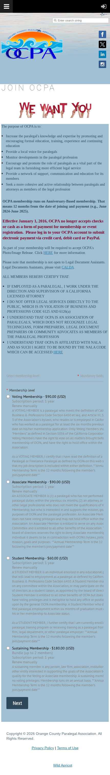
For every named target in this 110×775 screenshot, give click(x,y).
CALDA (68, 267)
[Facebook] (102, 34)
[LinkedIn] (102, 54)
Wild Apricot (62, 765)
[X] (102, 44)
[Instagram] (102, 64)
